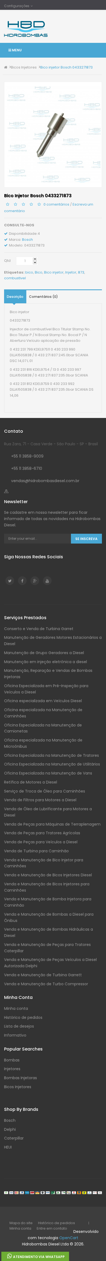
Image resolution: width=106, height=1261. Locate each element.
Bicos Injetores (24, 67)
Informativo (15, 1035)
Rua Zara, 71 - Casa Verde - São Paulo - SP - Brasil (51, 444)
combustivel (15, 278)
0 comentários (56, 204)
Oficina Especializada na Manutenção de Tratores (51, 755)
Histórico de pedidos (23, 1017)
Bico (38, 272)
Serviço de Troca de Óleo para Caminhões (44, 791)
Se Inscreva (86, 538)
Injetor (70, 272)
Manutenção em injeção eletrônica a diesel (45, 661)
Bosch (27, 239)
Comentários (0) (43, 296)
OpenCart (68, 1238)
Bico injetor (54, 272)
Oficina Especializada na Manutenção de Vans (48, 773)
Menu (16, 50)
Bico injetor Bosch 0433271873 (66, 67)
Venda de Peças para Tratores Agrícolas (42, 833)
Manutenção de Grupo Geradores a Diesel (44, 652)
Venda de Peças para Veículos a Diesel (40, 842)
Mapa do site (21, 1223)
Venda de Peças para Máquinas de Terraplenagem (52, 824)
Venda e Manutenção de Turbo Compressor (46, 984)
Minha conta (16, 1008)
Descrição (15, 296)
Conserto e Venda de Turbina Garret (38, 628)
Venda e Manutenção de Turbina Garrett (43, 975)
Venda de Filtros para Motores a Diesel (40, 800)
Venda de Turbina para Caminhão (36, 851)
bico (29, 272)
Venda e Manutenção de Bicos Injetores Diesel (48, 875)
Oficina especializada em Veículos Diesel (43, 701)
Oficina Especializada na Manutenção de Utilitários (52, 764)
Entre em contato (52, 1228)
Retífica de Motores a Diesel (30, 782)
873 (81, 272)
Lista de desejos (19, 1026)
